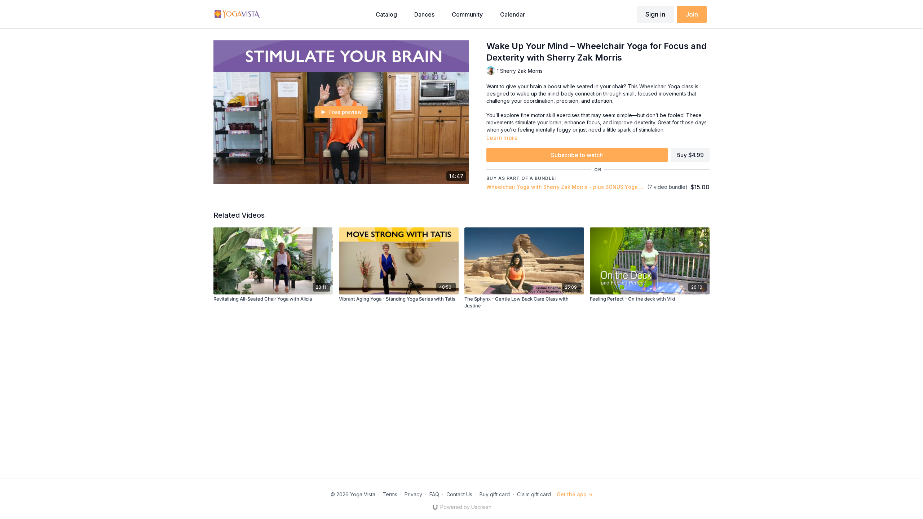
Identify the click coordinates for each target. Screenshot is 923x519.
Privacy (413, 494)
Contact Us (459, 494)
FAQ (434, 494)
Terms (390, 494)
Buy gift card (495, 494)
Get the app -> (575, 494)
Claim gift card (534, 494)
